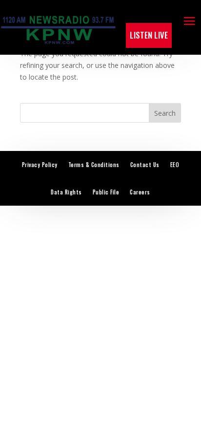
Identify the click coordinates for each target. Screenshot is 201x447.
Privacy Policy (40, 165)
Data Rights (66, 192)
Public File (106, 192)
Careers (140, 192)
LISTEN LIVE (149, 35)
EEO (175, 165)
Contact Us (145, 165)
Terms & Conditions (94, 165)
